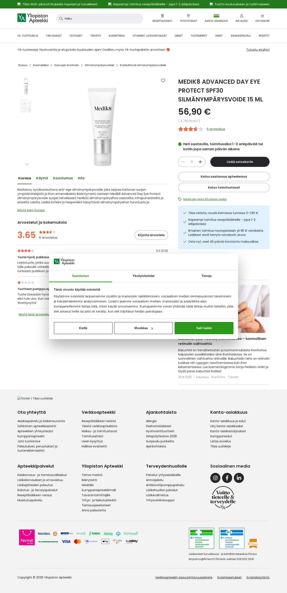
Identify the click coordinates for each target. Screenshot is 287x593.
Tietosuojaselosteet (96, 505)
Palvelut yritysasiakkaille (163, 475)
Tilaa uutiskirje (220, 446)
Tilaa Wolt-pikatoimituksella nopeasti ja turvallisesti (59, 4)
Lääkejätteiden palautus (35, 485)
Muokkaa (141, 328)
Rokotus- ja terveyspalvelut (37, 490)
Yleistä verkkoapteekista (99, 426)
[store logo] (32, 18)
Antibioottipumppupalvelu (165, 485)
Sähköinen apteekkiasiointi (36, 426)
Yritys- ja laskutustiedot (99, 500)
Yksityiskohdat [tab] (143, 276)
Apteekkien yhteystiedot (35, 431)
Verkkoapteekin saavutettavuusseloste (183, 577)
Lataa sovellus (220, 441)
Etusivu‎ (22, 65)
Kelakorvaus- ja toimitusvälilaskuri (42, 475)
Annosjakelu (154, 480)
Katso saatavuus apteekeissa (224, 176)
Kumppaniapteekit (31, 436)
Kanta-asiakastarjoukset (228, 431)
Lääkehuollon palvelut (162, 490)
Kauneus (203, 377)
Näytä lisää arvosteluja (35, 314)
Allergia (151, 421)
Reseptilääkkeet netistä (99, 421)
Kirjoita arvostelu (151, 235)
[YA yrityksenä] (223, 497)
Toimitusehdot (92, 436)
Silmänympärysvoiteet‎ (99, 65)
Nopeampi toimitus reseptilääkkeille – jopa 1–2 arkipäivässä (221, 222)
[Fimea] (201, 538)
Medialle (88, 485)
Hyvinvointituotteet (160, 431)
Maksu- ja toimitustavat (99, 431)
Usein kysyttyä (92, 441)
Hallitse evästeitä (94, 446)
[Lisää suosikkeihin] (163, 80)
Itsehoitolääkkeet (158, 426)
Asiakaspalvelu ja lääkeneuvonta (41, 421)
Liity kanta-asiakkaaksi (226, 426)
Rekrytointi (89, 480)
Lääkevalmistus (157, 495)
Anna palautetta (94, 510)
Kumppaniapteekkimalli (99, 490)
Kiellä (83, 328)
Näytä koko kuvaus (31, 210)
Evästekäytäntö (258, 577)
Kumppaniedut (221, 436)
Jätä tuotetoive (28, 441)
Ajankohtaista (156, 446)
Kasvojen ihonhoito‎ (66, 65)
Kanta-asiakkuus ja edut (228, 421)
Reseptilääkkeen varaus (34, 495)
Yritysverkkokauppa (160, 500)
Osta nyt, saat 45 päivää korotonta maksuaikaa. (223, 241)
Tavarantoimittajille (96, 495)
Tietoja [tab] (206, 276)
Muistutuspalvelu (29, 500)
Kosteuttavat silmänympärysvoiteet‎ (143, 65)
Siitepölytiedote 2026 (161, 436)
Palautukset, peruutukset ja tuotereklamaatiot (37, 448)
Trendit (233, 377)
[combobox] (99, 18)
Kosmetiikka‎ (41, 65)
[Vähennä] (200, 161)
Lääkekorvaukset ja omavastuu (40, 480)
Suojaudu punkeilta (160, 441)
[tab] (24, 178)
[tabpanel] (92, 200)
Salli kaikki (204, 328)
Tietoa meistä (92, 475)
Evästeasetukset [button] (229, 577)
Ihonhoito (218, 377)
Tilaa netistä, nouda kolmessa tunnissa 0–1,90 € (223, 213)
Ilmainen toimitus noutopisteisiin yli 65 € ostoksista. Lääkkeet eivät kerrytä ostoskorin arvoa (226, 233)
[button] (25, 79)
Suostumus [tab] (80, 276)
